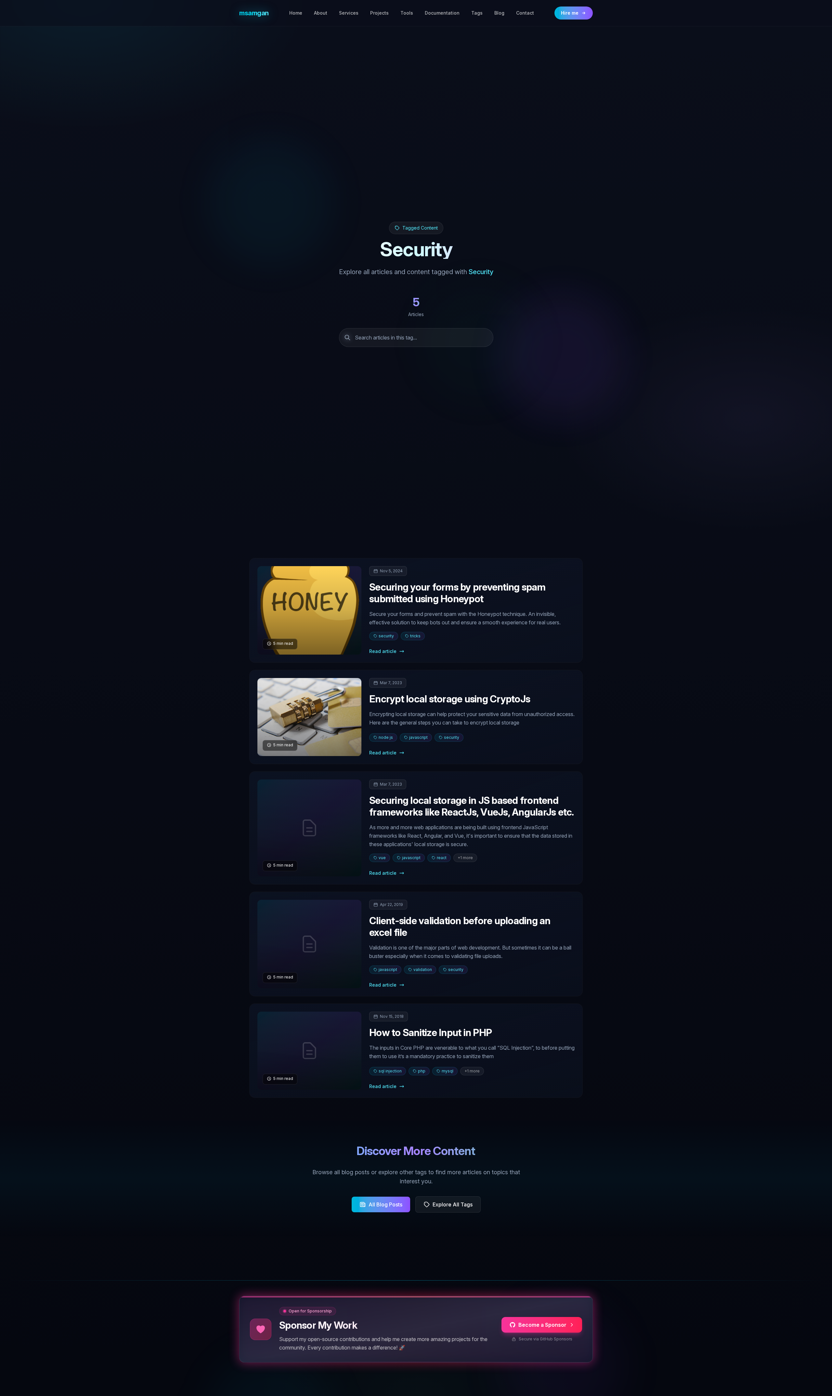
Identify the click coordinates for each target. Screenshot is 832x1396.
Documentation (442, 13)
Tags (477, 13)
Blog (499, 13)
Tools (406, 13)
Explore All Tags (453, 1204)
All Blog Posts (385, 1204)
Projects (379, 13)
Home (295, 13)
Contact (525, 13)
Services (348, 13)
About (320, 13)
